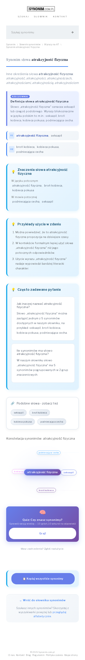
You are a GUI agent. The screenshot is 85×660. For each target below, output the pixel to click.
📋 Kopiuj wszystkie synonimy (43, 578)
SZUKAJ (23, 16)
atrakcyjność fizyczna (27, 185)
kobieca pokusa (48, 146)
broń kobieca (25, 146)
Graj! (42, 533)
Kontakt (20, 655)
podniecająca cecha (29, 151)
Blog (28, 655)
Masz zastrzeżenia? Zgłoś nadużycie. (42, 548)
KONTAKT (60, 16)
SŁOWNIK (41, 16)
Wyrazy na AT (51, 44)
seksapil (56, 135)
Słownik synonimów (30, 44)
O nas (11, 655)
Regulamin (38, 655)
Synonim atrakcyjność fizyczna (23, 47)
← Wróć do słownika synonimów (42, 600)
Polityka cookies (54, 655)
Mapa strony (71, 655)
